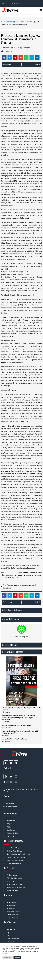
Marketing (11, 21)
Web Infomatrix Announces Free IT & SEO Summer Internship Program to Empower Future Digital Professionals (18, 718)
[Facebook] (6, 776)
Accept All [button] (17, 957)
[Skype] (16, 762)
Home (3, 21)
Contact (5, 3)
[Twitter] (11, 776)
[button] (4, 57)
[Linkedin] (16, 776)
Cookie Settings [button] (7, 957)
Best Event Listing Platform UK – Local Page (16, 725)
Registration (19, 3)
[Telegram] (11, 762)
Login (11, 3)
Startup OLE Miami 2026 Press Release (15, 739)
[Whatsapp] (6, 762)
